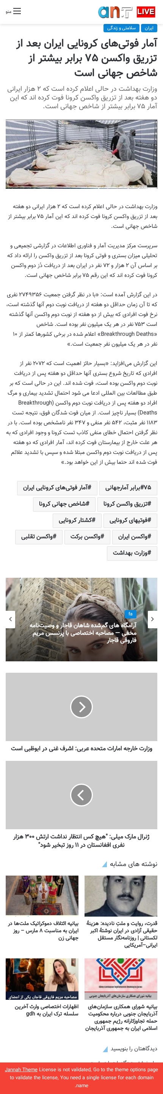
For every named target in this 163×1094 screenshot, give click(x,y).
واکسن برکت (85, 537)
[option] (81, 619)
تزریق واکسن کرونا (125, 504)
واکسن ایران (132, 537)
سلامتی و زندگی (121, 28)
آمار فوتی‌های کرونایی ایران (55, 488)
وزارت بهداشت (130, 553)
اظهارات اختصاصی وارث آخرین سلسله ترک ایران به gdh (46, 1010)
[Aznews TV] (127, 12)
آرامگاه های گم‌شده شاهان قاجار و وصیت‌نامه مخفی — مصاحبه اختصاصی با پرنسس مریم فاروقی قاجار (83, 634)
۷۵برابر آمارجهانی (128, 488)
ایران (149, 28)
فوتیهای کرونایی (128, 520)
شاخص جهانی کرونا (62, 504)
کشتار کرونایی (75, 520)
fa (131, 614)
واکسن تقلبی (37, 537)
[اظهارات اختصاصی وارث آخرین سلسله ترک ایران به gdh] (42, 978)
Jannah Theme (21, 1070)
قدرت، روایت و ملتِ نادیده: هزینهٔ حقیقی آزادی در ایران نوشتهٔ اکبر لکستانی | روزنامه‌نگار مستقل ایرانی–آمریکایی (121, 935)
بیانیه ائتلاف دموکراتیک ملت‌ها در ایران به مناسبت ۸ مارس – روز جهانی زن (43, 931)
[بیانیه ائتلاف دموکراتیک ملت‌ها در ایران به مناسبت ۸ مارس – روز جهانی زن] (42, 896)
